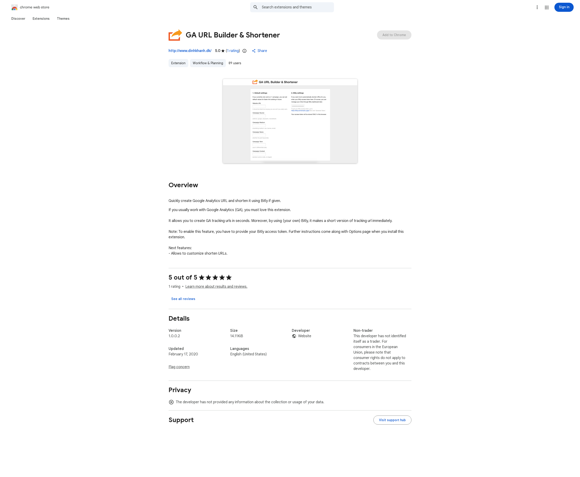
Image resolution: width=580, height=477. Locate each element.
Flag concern (179, 367)
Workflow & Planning (208, 63)
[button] (546, 7)
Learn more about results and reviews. (216, 286)
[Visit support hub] (392, 420)
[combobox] (298, 7)
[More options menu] (537, 7)
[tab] (18, 19)
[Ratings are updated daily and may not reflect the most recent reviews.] (244, 50)
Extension (178, 63)
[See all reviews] (183, 298)
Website (304, 336)
